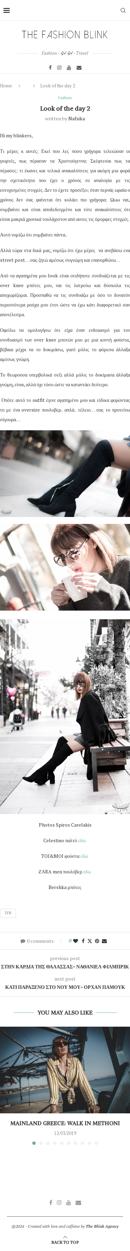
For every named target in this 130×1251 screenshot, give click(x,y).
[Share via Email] (104, 941)
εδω (87, 871)
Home (6, 86)
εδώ (82, 840)
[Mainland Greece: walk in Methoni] (65, 1070)
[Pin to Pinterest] (97, 941)
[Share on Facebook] (83, 941)
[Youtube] (69, 67)
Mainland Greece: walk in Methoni (65, 1123)
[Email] (79, 67)
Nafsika (76, 118)
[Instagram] (59, 67)
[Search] (123, 10)
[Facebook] (50, 67)
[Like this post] (75, 941)
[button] (6, 1086)
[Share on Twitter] (89, 941)
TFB (8, 913)
